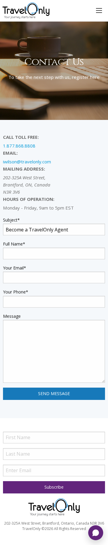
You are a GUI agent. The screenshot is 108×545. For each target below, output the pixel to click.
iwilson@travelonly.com (27, 162)
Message (12, 316)
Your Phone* (15, 292)
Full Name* (14, 244)
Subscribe (54, 487)
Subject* (11, 220)
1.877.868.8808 (19, 146)
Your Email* (14, 268)
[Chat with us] (95, 532)
